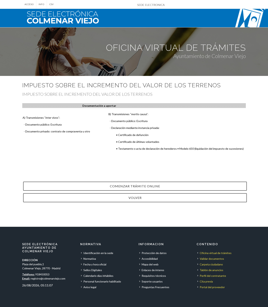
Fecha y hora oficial (94, 264)
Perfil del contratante (213, 275)
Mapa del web (150, 264)
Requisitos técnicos (154, 275)
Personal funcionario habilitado (102, 281)
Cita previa (206, 281)
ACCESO (29, 4)
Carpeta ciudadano (211, 264)
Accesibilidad (150, 258)
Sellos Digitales (92, 270)
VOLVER (135, 198)
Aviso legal (89, 287)
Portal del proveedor (212, 287)
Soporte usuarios (152, 281)
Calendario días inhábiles (98, 275)
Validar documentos (212, 258)
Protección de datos (154, 253)
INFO (41, 4)
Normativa (89, 258)
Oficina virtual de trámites (216, 253)
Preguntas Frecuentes (155, 287)
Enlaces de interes (153, 270)
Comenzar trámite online (135, 186)
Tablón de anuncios (211, 270)
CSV (51, 4)
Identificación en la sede (98, 253)
